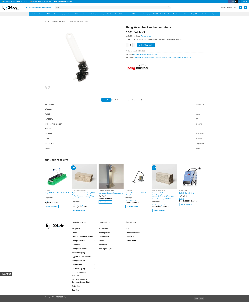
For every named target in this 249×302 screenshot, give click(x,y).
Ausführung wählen (79, 210)
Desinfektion (133, 14)
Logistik (179, 57)
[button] (240, 7)
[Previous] (44, 191)
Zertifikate (103, 245)
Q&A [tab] (146, 100)
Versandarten (104, 237)
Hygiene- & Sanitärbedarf (108, 14)
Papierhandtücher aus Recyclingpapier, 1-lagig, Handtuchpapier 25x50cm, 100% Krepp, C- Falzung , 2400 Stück (163, 196)
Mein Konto (103, 229)
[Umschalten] (95, 232)
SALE (235, 8)
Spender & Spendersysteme (82, 237)
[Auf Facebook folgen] (229, 1)
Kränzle (181, 199)
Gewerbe (157, 57)
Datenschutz (131, 241)
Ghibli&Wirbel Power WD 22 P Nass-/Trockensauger (135, 194)
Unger (47, 201)
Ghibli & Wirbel (130, 201)
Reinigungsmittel (51, 14)
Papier (34, 14)
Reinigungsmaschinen (65, 14)
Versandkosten (146, 36)
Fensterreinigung (145, 14)
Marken (223, 8)
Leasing (229, 8)
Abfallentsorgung (93, 14)
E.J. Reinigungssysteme (79, 205)
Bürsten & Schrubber (79, 21)
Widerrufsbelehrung (133, 233)
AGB (128, 229)
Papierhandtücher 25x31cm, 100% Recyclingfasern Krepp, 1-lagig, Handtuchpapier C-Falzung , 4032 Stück (83, 196)
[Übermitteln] (169, 7)
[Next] (204, 191)
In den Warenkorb (145, 45)
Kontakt (245, 1)
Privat (184, 57)
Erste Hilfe (203, 14)
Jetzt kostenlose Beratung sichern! (39, 7)
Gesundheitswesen (148, 57)
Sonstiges (212, 14)
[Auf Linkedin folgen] (239, 1)
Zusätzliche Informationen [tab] (121, 100)
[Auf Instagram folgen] (232, 1)
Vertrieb (188, 57)
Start (47, 21)
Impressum (130, 237)
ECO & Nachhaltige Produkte (161, 14)
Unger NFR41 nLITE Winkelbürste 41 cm (57, 194)
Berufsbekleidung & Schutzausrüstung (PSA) (185, 14)
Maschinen (76, 245)
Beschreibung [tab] (106, 100)
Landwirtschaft (171, 57)
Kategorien (76, 229)
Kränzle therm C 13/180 (187, 193)
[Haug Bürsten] (138, 67)
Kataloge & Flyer (105, 249)
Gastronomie (139, 57)
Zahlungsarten (104, 233)
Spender (41, 14)
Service (101, 241)
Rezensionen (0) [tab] (137, 100)
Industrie (164, 57)
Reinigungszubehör (80, 14)
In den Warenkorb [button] (51, 206)
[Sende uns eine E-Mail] (236, 1)
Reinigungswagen (124, 14)
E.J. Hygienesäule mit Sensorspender (111, 193)
